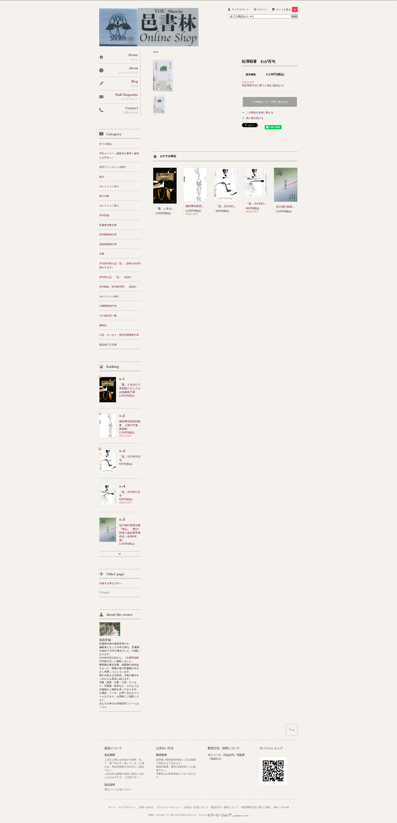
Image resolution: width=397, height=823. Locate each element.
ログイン (263, 9)
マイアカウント (240, 9)
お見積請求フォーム (125, 703)
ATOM (285, 807)
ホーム (112, 807)
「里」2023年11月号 (228, 206)
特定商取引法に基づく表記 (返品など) (263, 85)
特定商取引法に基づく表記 (256, 807)
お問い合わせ (146, 807)
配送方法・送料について (224, 807)
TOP (156, 52)
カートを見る (286, 9)
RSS (276, 807)
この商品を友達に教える (259, 112)
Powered (203, 815)
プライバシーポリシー (168, 807)
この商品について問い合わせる (270, 101)
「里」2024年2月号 (258, 203)
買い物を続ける (254, 118)
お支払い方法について (196, 807)
